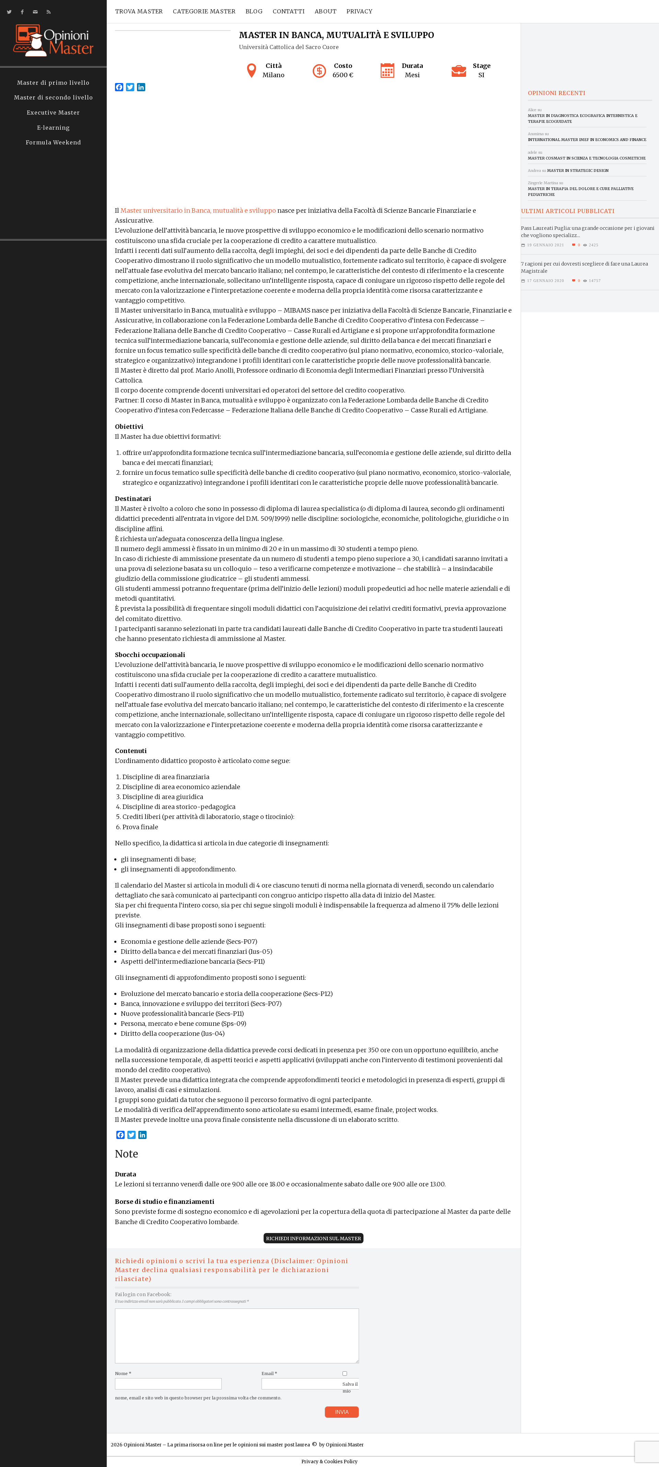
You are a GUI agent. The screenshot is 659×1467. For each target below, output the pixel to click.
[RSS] (47, 12)
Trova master (139, 11)
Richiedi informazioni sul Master (313, 1238)
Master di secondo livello (53, 97)
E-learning (53, 127)
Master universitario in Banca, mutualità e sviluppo (198, 210)
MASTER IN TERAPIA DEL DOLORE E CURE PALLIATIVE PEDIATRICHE (581, 191)
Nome (123, 1373)
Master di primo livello (53, 82)
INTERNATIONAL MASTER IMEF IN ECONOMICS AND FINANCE (587, 139)
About (326, 11)
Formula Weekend (53, 142)
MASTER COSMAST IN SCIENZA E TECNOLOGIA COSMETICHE (587, 158)
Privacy (360, 11)
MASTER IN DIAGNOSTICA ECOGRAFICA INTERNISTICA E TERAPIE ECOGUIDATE (582, 118)
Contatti (289, 11)
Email (269, 1373)
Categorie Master (204, 11)
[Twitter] (8, 12)
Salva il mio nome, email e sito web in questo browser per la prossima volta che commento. (236, 1391)
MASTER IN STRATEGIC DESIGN (578, 170)
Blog (254, 11)
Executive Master (53, 112)
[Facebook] (21, 12)
